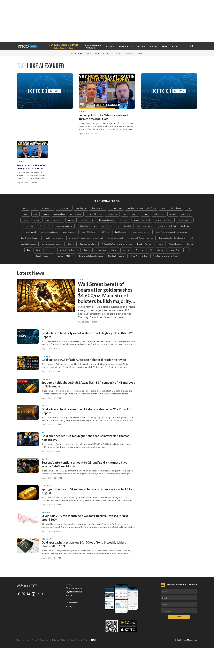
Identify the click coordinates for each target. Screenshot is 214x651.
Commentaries (72, 602)
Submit (178, 616)
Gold (81, 280)
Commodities (76, 53)
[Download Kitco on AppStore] (128, 629)
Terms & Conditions (41, 640)
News (68, 599)
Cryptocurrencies (92, 53)
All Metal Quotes (74, 588)
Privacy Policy (58, 640)
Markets (70, 595)
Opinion (140, 53)
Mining (106, 53)
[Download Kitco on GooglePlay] (128, 622)
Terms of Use (23, 640)
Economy (116, 53)
